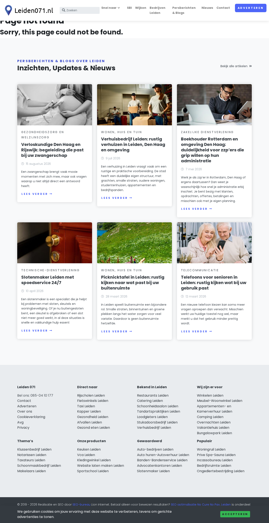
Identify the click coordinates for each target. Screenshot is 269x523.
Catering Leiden (150, 400)
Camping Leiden (210, 416)
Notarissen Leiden (31, 454)
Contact (223, 8)
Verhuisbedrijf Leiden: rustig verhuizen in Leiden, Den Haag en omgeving (133, 144)
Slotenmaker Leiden (153, 471)
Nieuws (207, 8)
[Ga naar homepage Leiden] (28, 10)
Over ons (24, 411)
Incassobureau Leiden (215, 460)
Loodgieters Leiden (152, 416)
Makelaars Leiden (31, 471)
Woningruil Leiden (211, 449)
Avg (20, 422)
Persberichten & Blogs (184, 10)
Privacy (23, 427)
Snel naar (109, 8)
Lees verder (34, 194)
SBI (129, 8)
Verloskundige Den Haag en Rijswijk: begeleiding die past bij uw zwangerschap (52, 150)
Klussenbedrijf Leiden (34, 449)
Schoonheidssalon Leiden (157, 406)
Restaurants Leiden (153, 395)
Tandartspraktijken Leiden (158, 411)
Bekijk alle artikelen (234, 66)
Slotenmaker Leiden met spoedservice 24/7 (47, 280)
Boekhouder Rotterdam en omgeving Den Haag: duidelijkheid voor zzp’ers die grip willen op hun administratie (212, 150)
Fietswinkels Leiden (92, 400)
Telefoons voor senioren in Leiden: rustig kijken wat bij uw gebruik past (213, 282)
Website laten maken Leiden (100, 465)
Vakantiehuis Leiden (213, 427)
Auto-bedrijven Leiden (155, 449)
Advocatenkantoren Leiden (159, 465)
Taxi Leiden (86, 406)
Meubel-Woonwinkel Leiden (219, 400)
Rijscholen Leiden (91, 395)
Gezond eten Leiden (93, 427)
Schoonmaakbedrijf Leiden (39, 465)
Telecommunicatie (200, 270)
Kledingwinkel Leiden (94, 460)
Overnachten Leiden (214, 422)
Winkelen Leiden (210, 395)
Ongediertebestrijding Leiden (220, 471)
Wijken (140, 8)
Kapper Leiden (89, 411)
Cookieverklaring (31, 416)
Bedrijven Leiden (157, 10)
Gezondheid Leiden (92, 416)
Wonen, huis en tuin (121, 132)
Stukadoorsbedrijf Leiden (157, 422)
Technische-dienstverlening (50, 270)
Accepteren (235, 514)
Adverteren (251, 8)
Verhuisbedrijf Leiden (154, 427)
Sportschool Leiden (93, 471)
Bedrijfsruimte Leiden (214, 465)
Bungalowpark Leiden (214, 433)
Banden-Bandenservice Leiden (162, 460)
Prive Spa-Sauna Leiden (216, 454)
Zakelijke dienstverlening (207, 132)
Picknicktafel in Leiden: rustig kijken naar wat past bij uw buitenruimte (132, 282)
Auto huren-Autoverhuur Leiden (163, 454)
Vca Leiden (86, 454)
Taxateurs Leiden (31, 460)
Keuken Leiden (89, 449)
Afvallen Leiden (89, 422)
